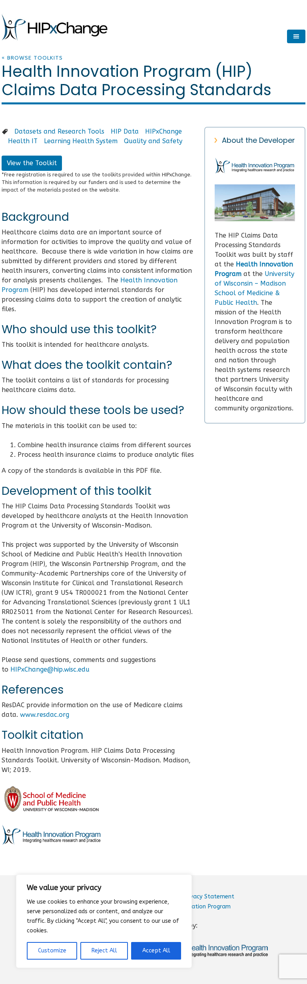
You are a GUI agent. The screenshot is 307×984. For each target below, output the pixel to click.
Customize (52, 950)
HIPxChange (163, 131)
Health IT (23, 141)
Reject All (104, 950)
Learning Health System (81, 141)
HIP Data (125, 131)
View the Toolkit (32, 163)
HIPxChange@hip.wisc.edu (50, 669)
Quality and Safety (153, 141)
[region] (104, 921)
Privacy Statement (208, 896)
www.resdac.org (44, 714)
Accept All (156, 950)
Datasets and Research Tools (59, 131)
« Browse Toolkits (32, 57)
